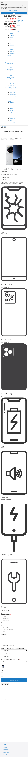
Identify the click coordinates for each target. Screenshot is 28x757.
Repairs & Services (9, 138)
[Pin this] (4, 693)
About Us (5, 744)
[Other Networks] (4, 696)
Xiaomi (21, 138)
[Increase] (2, 676)
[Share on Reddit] (7, 701)
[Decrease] (2, 672)
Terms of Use (6, 749)
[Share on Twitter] (4, 689)
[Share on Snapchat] (7, 699)
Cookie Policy (6, 754)
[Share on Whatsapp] (7, 697)
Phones (16, 138)
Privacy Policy (6, 752)
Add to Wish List (5, 684)
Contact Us (5, 747)
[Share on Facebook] (4, 687)
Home (2, 138)
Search (18, 18)
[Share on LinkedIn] (4, 691)
